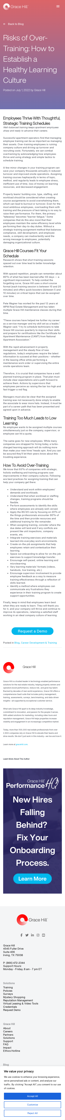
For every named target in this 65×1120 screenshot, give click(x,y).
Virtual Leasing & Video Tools (20, 1003)
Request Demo (12, 1010)
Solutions (9, 1038)
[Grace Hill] (15, 6)
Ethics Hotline (11, 1051)
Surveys (8, 994)
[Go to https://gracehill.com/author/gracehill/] (32, 712)
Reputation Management (18, 1000)
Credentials (10, 1007)
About (7, 1028)
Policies (7, 991)
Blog (17, 642)
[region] (32, 1093)
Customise (32, 1104)
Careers (7, 1031)
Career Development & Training (39, 642)
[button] (32, 631)
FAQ (5, 1044)
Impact (7, 1048)
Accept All (32, 1096)
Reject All (32, 1113)
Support (8, 1041)
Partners (8, 1035)
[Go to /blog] (32, 24)
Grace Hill (39, 90)
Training (8, 987)
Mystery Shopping (14, 997)
